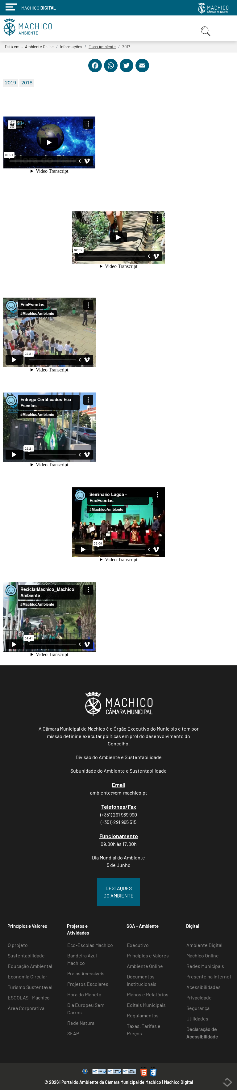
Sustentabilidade (26, 955)
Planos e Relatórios (147, 994)
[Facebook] (95, 71)
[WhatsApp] (111, 71)
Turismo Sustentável (30, 987)
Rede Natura (80, 1023)
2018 (26, 83)
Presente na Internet (208, 976)
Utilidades (197, 1018)
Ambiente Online (145, 966)
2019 (10, 83)
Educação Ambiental (30, 966)
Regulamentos (143, 1015)
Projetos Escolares (87, 984)
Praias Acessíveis (86, 973)
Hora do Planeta (84, 994)
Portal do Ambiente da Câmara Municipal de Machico (111, 1082)
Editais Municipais (146, 1005)
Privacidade (199, 997)
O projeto (18, 945)
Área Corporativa (26, 1008)
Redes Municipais (205, 966)
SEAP (73, 1033)
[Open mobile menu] (224, 28)
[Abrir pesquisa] (206, 36)
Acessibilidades (203, 987)
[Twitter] (126, 71)
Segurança (198, 1008)
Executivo (138, 945)
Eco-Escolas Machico (90, 945)
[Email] (142, 71)
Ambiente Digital (204, 945)
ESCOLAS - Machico (29, 997)
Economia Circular (27, 976)
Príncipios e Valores (148, 955)
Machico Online (202, 955)
